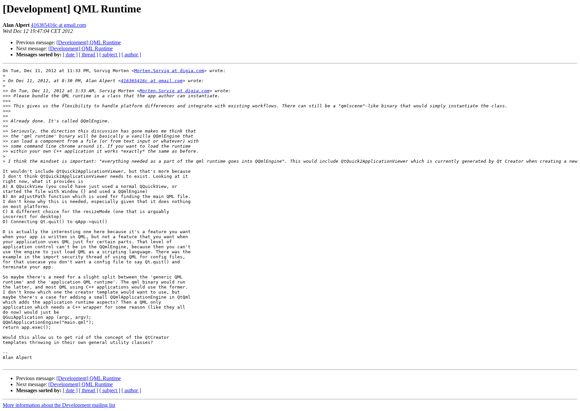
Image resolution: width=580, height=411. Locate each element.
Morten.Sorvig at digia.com (169, 70)
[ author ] (131, 54)
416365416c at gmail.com (58, 25)
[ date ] (70, 54)
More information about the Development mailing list (59, 405)
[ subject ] (109, 54)
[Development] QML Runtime (88, 42)
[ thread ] (88, 54)
